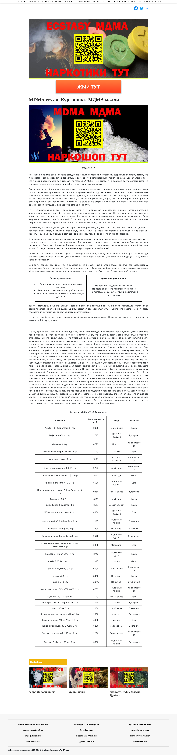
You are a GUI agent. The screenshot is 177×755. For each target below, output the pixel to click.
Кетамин (57, 1)
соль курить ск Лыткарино (86, 724)
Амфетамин (84, 1)
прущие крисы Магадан (140, 724)
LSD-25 (72, 1)
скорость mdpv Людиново (87, 736)
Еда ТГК (140, 1)
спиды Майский (140, 741)
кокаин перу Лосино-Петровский (33, 724)
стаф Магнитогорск (140, 730)
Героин (46, 1)
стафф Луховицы (33, 736)
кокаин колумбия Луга (33, 730)
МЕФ (132, 1)
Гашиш (150, 1)
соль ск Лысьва (33, 741)
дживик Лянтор (86, 741)
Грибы (116, 1)
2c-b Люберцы (86, 730)
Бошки (125, 1)
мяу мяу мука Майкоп (140, 736)
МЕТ (66, 1)
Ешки (108, 1)
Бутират (22, 1)
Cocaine (160, 1)
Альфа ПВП (35, 1)
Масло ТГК (98, 1)
